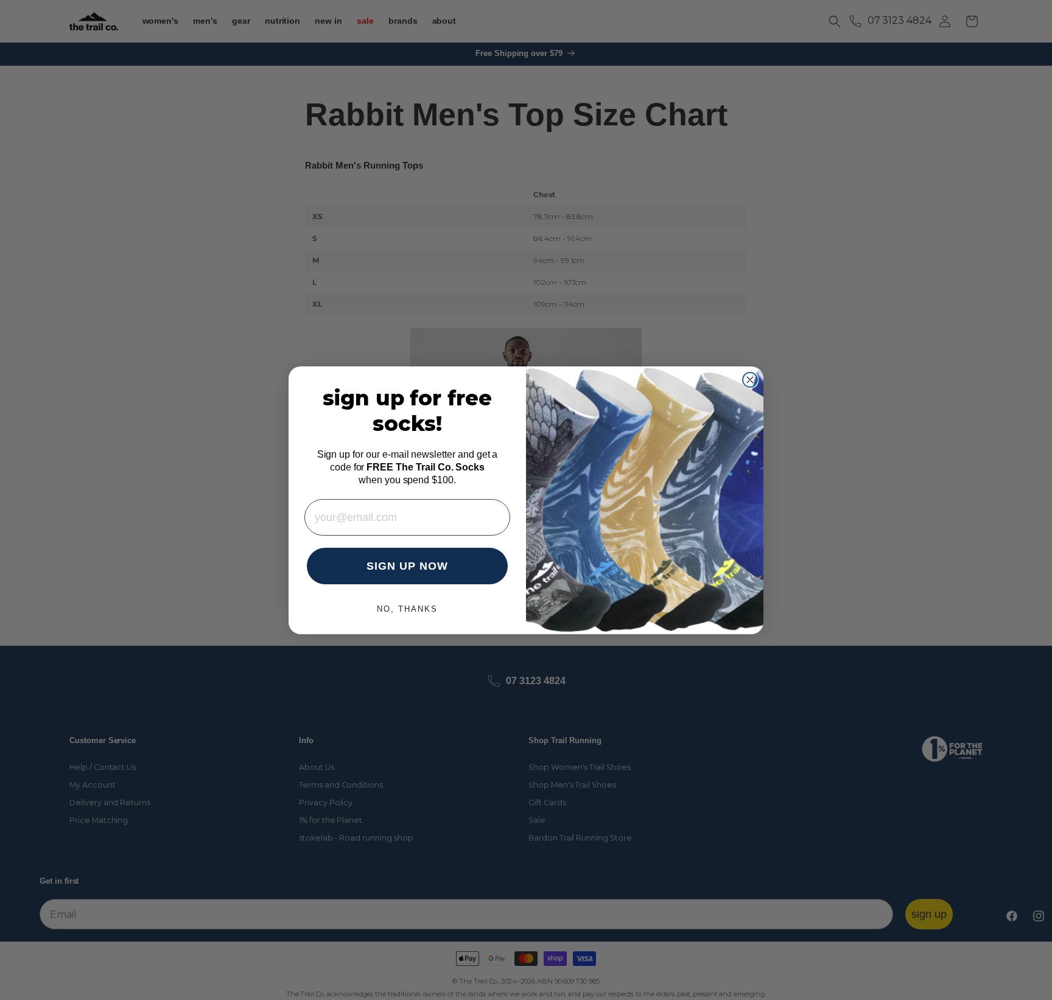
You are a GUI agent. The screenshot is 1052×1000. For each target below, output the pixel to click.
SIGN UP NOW (407, 566)
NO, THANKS (407, 609)
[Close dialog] (750, 379)
